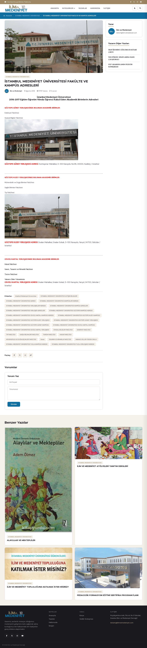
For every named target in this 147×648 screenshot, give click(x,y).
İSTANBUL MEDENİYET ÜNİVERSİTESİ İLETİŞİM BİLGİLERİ (59, 296)
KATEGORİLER (68, 8)
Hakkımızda (53, 622)
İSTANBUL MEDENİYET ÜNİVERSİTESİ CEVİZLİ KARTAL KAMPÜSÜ (74, 325)
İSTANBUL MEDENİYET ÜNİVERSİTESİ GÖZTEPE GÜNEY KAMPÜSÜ (27, 325)
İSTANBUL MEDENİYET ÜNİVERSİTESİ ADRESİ (20, 301)
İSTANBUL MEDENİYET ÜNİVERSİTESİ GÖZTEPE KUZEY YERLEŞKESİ (27, 320)
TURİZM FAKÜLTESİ (49, 335)
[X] (134, 2)
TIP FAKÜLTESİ (10, 335)
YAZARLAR (83, 8)
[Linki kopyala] (31, 355)
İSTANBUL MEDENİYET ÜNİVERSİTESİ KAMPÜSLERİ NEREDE (59, 301)
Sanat (42, 339)
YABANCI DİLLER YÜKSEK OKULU (86, 339)
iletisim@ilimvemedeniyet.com (121, 623)
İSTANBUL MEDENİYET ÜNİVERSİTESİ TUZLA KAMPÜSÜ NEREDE (26, 344)
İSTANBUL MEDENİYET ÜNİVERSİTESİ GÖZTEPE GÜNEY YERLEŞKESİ (76, 320)
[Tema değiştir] (135, 8)
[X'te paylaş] (20, 355)
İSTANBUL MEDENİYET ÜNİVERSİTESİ (27, 16)
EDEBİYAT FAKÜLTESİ (83, 330)
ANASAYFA (55, 8)
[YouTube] (141, 2)
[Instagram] (138, 2)
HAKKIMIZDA (95, 8)
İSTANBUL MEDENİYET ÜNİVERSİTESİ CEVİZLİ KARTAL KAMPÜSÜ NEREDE (30, 315)
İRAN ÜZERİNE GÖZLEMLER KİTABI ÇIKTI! (122, 51)
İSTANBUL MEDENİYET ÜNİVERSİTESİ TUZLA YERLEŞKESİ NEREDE (73, 344)
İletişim (51, 626)
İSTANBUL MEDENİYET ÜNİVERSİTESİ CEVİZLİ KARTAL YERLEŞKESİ (27, 330)
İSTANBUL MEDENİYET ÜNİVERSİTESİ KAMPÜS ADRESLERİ (69, 306)
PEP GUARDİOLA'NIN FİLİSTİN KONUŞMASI (120, 66)
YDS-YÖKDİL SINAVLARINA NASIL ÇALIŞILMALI (121, 58)
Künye (82, 615)
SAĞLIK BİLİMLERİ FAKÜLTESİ (29, 335)
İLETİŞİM (107, 8)
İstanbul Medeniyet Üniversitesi (25, 296)
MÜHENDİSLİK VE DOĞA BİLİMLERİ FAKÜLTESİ (21, 339)
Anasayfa (9, 16)
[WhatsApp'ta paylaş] (25, 355)
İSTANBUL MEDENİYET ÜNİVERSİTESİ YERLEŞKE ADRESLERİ (25, 311)
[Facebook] (131, 2)
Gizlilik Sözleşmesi (86, 619)
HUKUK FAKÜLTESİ (65, 335)
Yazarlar (52, 619)
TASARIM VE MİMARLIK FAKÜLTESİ (60, 339)
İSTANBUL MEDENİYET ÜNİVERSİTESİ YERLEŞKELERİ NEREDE (26, 306)
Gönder (14, 404)
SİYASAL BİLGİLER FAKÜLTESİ (63, 330)
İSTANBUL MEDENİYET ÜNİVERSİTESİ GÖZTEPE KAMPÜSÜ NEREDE (71, 311)
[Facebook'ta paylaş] (14, 355)
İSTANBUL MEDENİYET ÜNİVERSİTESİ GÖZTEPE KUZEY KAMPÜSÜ (79, 315)
